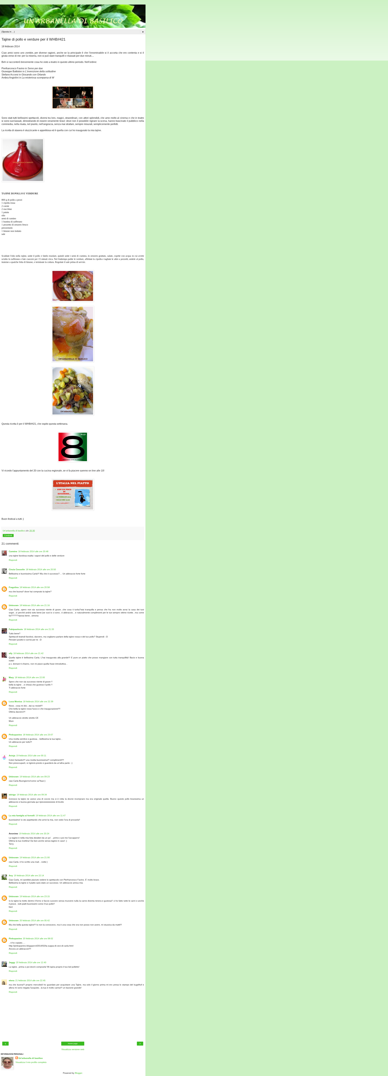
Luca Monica (15, 701)
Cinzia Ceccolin (17, 569)
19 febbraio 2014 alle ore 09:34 (32, 794)
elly (10, 653)
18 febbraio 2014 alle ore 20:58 (35, 587)
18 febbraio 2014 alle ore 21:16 (35, 605)
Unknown (14, 605)
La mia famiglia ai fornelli (22, 815)
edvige (12, 794)
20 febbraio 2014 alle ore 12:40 (31, 962)
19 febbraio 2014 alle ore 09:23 (35, 776)
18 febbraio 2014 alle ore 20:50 (41, 569)
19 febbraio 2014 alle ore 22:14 (29, 875)
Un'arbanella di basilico (30, 1058)
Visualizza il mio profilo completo (31, 1062)
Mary (11, 677)
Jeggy (12, 962)
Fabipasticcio (16, 629)
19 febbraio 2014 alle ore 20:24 (34, 833)
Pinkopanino (15, 734)
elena (11, 980)
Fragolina (14, 587)
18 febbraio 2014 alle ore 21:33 (39, 629)
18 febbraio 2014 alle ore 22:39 (38, 701)
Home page (73, 1044)
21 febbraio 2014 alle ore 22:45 (30, 980)
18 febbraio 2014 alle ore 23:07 (38, 734)
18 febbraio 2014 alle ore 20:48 (33, 551)
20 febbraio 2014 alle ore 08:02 (38, 938)
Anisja (12, 755)
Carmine (13, 551)
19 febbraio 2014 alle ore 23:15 (35, 896)
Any (11, 875)
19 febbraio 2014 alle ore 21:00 (35, 857)
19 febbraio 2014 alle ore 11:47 (51, 815)
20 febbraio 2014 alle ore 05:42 (35, 920)
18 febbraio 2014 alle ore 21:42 (28, 653)
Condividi (8, 535)
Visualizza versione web (72, 1049)
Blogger (78, 1073)
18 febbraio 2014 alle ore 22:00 (30, 677)
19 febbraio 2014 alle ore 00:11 (31, 755)
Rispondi (13, 560)
